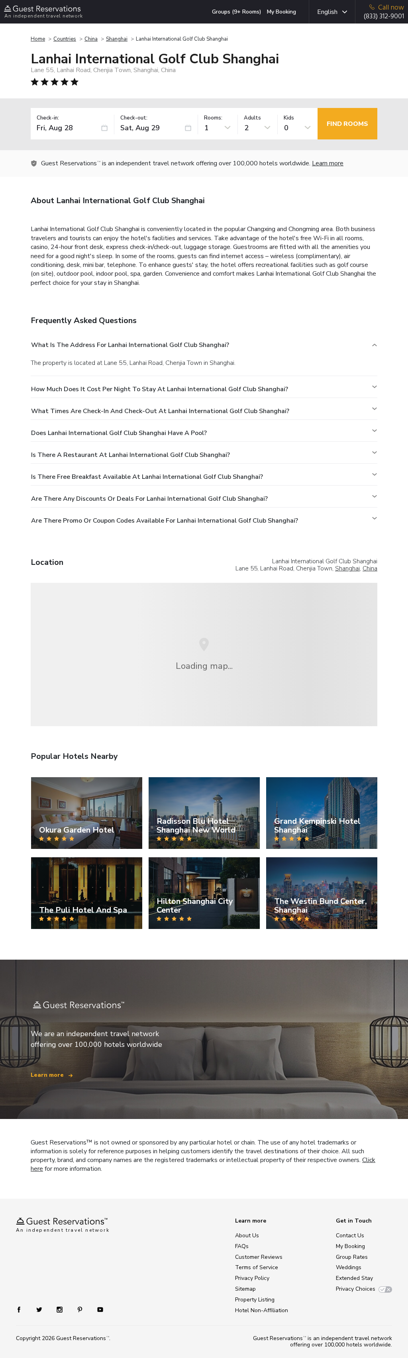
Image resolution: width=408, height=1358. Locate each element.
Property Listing (255, 1299)
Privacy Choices (355, 1289)
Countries (64, 39)
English (327, 12)
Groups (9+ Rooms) (236, 12)
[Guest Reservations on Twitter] (40, 1309)
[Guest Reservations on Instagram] (60, 1309)
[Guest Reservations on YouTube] (97, 1309)
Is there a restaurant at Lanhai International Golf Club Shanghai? (130, 455)
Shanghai (117, 39)
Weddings (348, 1267)
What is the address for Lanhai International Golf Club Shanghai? (130, 345)
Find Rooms (347, 124)
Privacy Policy (252, 1278)
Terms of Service (256, 1267)
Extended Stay (354, 1278)
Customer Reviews (258, 1257)
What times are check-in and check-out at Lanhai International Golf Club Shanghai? (160, 411)
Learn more (327, 163)
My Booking (281, 12)
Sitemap (245, 1289)
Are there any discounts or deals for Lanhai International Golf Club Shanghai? (149, 498)
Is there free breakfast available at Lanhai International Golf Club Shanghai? (147, 476)
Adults (252, 118)
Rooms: (213, 118)
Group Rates (352, 1257)
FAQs (242, 1246)
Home (38, 39)
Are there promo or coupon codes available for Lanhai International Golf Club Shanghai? (164, 520)
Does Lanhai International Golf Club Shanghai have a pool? (119, 433)
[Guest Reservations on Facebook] (23, 1309)
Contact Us (350, 1235)
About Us (247, 1235)
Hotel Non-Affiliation (261, 1310)
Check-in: (48, 118)
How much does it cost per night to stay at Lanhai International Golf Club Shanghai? (159, 389)
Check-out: (133, 118)
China (91, 39)
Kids (289, 118)
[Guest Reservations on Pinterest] (81, 1309)
